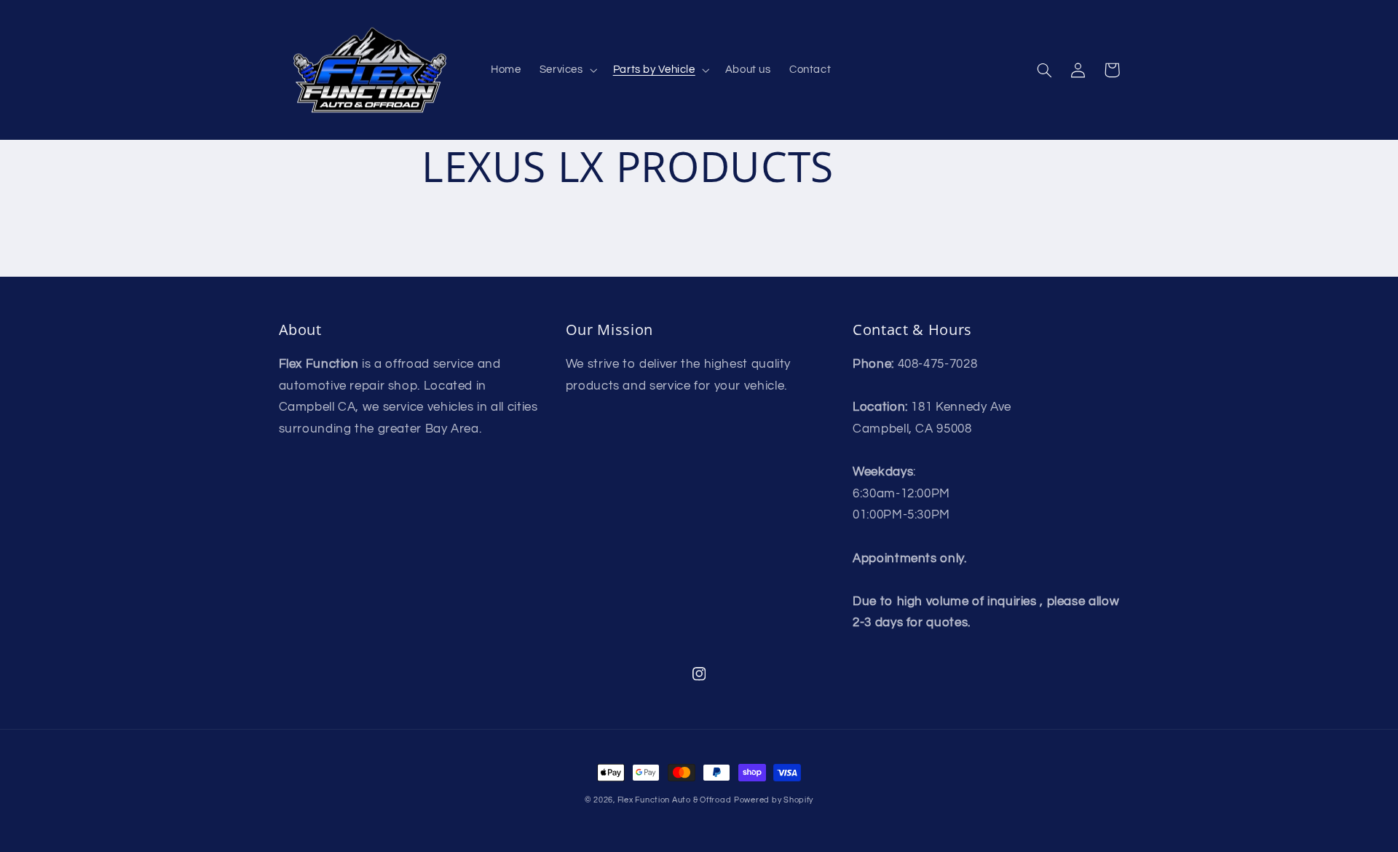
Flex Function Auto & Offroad (674, 800)
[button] (567, 70)
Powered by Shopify (773, 800)
